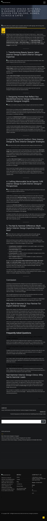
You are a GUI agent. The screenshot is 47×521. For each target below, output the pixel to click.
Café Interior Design (35, 42)
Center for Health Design (20, 385)
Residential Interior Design (12, 42)
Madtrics (36, 513)
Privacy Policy (20, 486)
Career (18, 479)
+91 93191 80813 (38, 482)
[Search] (43, 421)
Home (18, 477)
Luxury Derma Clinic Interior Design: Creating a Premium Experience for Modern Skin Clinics (21, 440)
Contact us (19, 484)
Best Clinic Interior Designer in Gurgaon (10, 436)
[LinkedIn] (45, 398)
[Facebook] (42, 398)
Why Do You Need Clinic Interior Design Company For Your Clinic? (16, 438)
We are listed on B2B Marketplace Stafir (21, 489)
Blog (18, 481)
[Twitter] (43, 398)
